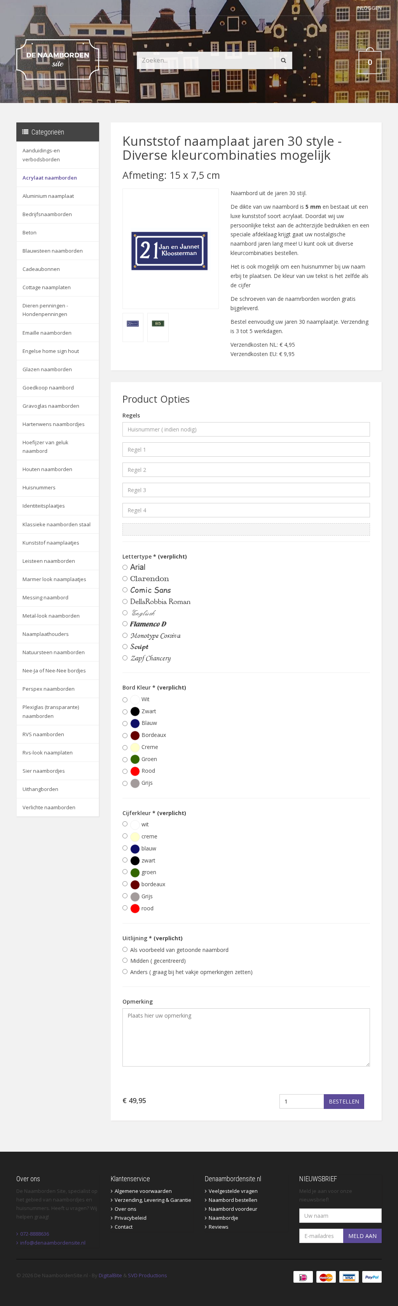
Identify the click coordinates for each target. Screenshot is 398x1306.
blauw (148, 848)
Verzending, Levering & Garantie (153, 1199)
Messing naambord (45, 597)
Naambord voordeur (233, 1208)
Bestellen (344, 1101)
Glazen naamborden (47, 369)
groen (148, 872)
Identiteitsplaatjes (44, 505)
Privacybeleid (131, 1217)
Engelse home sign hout (51, 350)
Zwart (148, 711)
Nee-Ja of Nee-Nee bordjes (54, 670)
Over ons (125, 1208)
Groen (148, 759)
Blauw (148, 722)
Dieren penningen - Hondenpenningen (45, 310)
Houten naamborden (47, 469)
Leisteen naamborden (49, 560)
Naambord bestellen (233, 1199)
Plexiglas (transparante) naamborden (51, 711)
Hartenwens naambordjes (54, 424)
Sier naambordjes (44, 770)
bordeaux (152, 884)
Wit (145, 699)
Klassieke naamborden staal (57, 524)
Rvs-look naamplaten (48, 752)
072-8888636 (34, 1233)
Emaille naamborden (47, 332)
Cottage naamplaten (47, 287)
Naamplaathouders (46, 633)
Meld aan (362, 1236)
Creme (149, 747)
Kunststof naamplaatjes (51, 542)
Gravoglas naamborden (51, 405)
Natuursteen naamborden (54, 652)
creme (148, 836)
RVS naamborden (43, 734)
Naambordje (223, 1217)
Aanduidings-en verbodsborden (41, 154)
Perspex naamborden (49, 688)
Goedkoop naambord (48, 387)
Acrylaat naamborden (50, 177)
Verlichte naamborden (49, 807)
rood (147, 908)
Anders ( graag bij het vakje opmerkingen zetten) (191, 972)
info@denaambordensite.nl (53, 1242)
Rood (147, 770)
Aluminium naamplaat (48, 195)
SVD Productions (147, 1275)
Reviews (219, 1226)
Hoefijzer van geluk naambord (45, 446)
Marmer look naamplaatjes (54, 579)
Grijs (146, 782)
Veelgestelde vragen (233, 1190)
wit (144, 824)
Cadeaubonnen (41, 268)
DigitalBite (110, 1275)
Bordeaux (153, 735)
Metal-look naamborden (51, 615)
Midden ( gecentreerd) (158, 960)
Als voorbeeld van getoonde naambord (179, 949)
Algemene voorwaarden (143, 1190)
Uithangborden (40, 789)
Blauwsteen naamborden (53, 250)
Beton (30, 232)
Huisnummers (39, 487)
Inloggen (369, 7)
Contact (124, 1226)
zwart (147, 860)
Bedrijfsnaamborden (47, 214)
